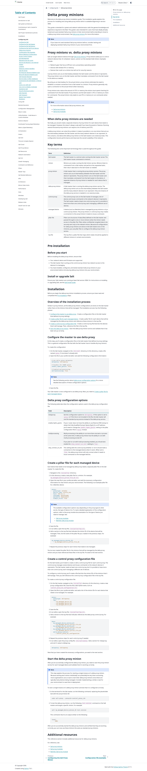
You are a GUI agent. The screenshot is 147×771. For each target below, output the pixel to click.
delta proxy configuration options (85, 380)
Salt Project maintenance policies (28, 33)
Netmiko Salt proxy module (65, 521)
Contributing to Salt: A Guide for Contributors (27, 28)
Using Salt (21, 102)
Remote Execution (23, 105)
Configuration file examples (27, 52)
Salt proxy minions (79, 34)
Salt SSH (20, 138)
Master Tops (21, 171)
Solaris (20, 134)
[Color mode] (131, 2)
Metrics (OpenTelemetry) (25, 127)
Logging (21, 66)
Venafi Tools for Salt (24, 205)
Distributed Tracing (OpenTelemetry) (28, 124)
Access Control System (25, 56)
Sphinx (26, 768)
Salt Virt (20, 158)
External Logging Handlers (27, 68)
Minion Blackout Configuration (28, 54)
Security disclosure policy (26, 91)
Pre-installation (117, 19)
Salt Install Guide (70, 282)
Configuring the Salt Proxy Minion (29, 48)
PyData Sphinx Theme (121, 767)
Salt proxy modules (59, 112)
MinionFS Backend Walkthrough (28, 74)
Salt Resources (22, 151)
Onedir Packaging (23, 161)
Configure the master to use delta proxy (63, 314)
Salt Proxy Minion (23, 148)
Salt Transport (23, 95)
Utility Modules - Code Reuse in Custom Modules (27, 116)
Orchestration (22, 131)
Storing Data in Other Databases (28, 79)
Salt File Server (23, 70)
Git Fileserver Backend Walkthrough (29, 73)
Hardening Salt (23, 89)
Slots (19, 192)
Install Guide (49, 3)
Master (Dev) (122, 3)
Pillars (20, 168)
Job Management (24, 58)
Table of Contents (25, 12)
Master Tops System (25, 97)
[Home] (46, 8)
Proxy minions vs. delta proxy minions (121, 13)
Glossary (20, 209)
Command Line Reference (25, 165)
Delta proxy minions (25, 50)
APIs (19, 178)
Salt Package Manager (25, 77)
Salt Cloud (21, 144)
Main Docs (67, 3)
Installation (21, 36)
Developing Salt (22, 199)
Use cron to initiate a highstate (28, 87)
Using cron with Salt (25, 85)
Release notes (22, 202)
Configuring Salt (23, 39)
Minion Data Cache (23, 185)
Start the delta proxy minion (59, 329)
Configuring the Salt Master (27, 44)
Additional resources (119, 25)
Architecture (21, 182)
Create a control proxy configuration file (63, 324)
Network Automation (24, 155)
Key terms (116, 17)
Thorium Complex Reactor (26, 141)
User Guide (58, 3)
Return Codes (22, 112)
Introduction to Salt (24, 20)
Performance (22, 188)
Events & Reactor (23, 121)
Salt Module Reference (24, 175)
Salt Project (21, 17)
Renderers (22, 99)
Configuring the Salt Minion (27, 46)
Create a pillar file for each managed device (64, 319)
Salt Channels (23, 93)
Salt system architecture (25, 24)
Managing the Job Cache (26, 60)
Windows (21, 195)
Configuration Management (26, 108)
